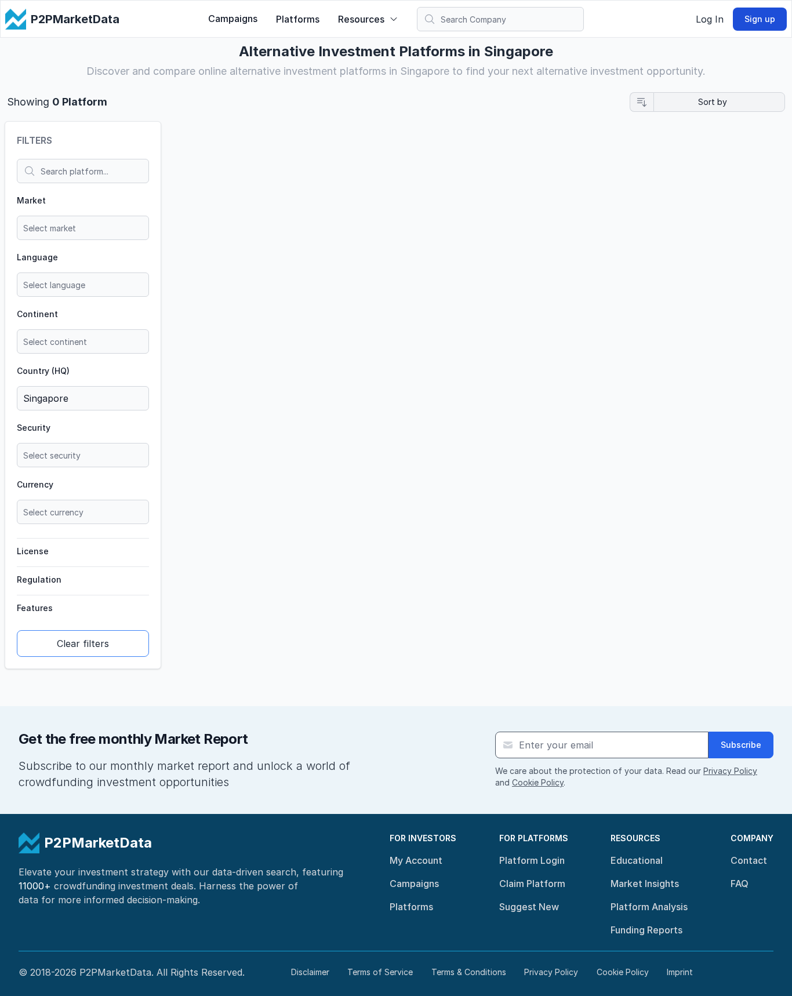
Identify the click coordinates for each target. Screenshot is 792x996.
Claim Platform (532, 883)
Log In (710, 19)
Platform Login (532, 860)
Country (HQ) (43, 371)
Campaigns (232, 18)
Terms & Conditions (468, 972)
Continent (37, 314)
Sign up (759, 19)
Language (37, 257)
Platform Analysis (649, 907)
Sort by (712, 102)
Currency (35, 484)
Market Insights (645, 883)
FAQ (740, 883)
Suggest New (529, 907)
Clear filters (83, 643)
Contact (749, 860)
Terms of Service (380, 972)
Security (33, 427)
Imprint (680, 972)
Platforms (297, 19)
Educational (637, 860)
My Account (416, 860)
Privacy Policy (730, 771)
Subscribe (741, 745)
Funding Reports (646, 930)
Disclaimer (310, 972)
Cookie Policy (538, 782)
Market (31, 200)
